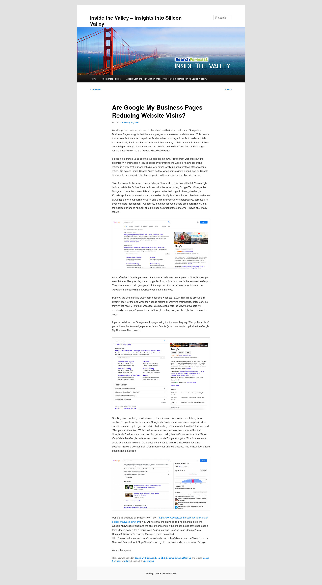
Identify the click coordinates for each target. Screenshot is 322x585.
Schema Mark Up (183, 557)
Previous (95, 89)
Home (93, 78)
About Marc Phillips (111, 78)
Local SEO (160, 557)
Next (228, 89)
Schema (170, 557)
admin (127, 560)
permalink (149, 560)
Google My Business (144, 557)
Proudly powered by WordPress (161, 573)
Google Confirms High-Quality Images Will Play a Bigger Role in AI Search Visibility (166, 78)
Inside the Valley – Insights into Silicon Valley (136, 20)
